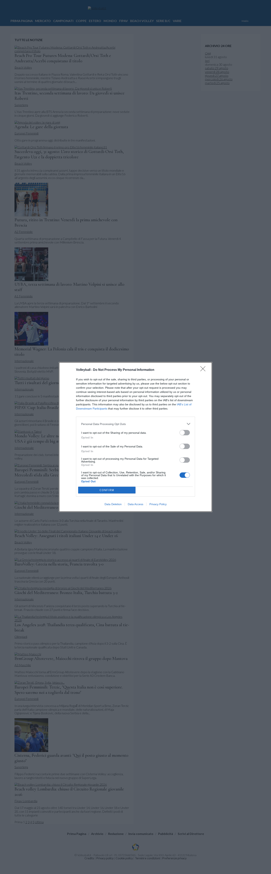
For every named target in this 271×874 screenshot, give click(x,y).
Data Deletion (113, 504)
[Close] (204, 370)
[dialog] (135, 437)
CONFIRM (107, 490)
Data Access (135, 504)
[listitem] (135, 424)
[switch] (185, 432)
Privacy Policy (158, 504)
